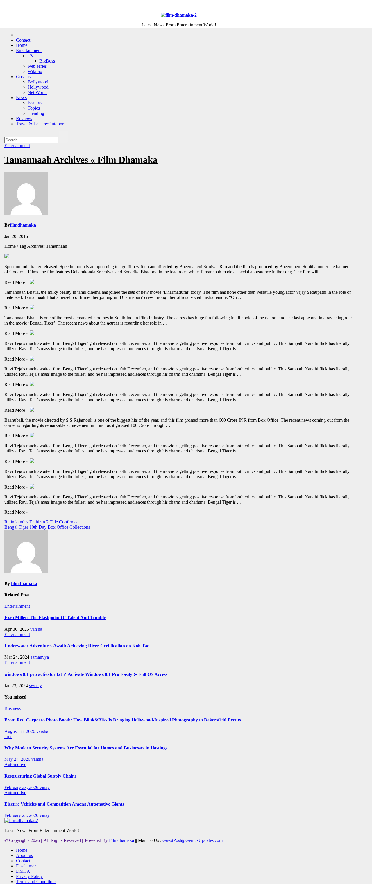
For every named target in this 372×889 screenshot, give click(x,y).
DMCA (23, 871)
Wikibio (35, 71)
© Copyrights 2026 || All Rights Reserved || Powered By (56, 840)
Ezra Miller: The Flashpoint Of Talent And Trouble (55, 617)
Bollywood (38, 81)
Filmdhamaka (121, 840)
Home (21, 45)
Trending (36, 113)
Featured (36, 102)
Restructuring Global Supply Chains (40, 776)
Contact (23, 40)
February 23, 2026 (22, 787)
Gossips (23, 76)
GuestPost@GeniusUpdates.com (192, 840)
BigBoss (47, 60)
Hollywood (38, 87)
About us (24, 855)
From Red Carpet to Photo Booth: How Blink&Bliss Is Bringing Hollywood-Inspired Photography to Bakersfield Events (122, 719)
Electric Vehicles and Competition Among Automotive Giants (64, 803)
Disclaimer (26, 865)
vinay (45, 787)
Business (12, 708)
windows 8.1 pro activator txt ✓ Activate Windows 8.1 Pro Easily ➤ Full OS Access (85, 674)
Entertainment (29, 50)
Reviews (24, 118)
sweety (35, 685)
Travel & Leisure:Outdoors (40, 123)
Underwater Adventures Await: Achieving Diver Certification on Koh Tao (76, 645)
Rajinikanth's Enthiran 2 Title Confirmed (41, 521)
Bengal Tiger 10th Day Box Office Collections (47, 527)
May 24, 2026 (17, 759)
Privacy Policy (29, 876)
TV (31, 55)
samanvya (40, 657)
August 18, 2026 (20, 731)
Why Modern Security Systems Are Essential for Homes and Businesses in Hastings (85, 747)
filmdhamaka (23, 224)
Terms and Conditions (36, 881)
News (21, 97)
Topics (34, 108)
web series (37, 66)
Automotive (15, 764)
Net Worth (37, 92)
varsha (36, 629)
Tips (8, 736)
